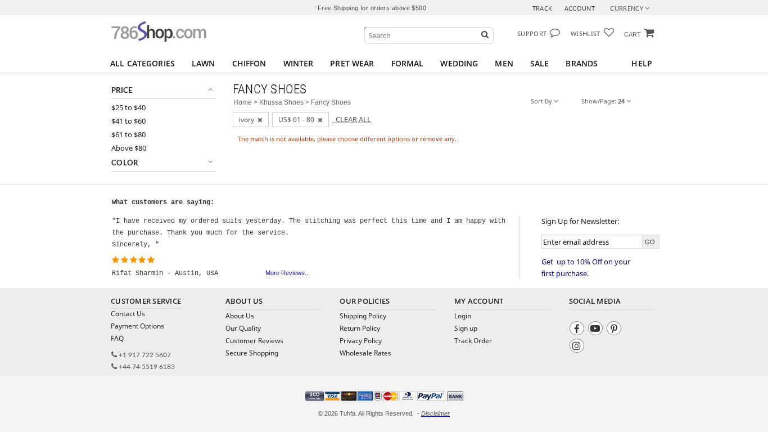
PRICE (121, 90)
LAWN (203, 63)
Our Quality (243, 328)
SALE (539, 63)
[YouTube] (597, 330)
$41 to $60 (128, 121)
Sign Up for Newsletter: (580, 221)
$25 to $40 (128, 107)
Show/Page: (603, 101)
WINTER (298, 63)
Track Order (473, 340)
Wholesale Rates (365, 353)
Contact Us (128, 313)
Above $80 (128, 148)
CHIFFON (249, 63)
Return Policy (360, 328)
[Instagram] (578, 347)
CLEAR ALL (351, 119)
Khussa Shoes (281, 102)
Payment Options (137, 326)
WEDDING (459, 63)
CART (632, 34)
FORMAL (407, 63)
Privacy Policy (361, 340)
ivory (248, 119)
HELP (641, 63)
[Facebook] (578, 330)
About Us (239, 316)
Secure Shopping (251, 353)
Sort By (542, 101)
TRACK (542, 8)
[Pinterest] (615, 330)
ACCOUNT (579, 8)
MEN (504, 63)
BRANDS (582, 63)
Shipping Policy (363, 316)
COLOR (124, 163)
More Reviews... (287, 272)
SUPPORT (531, 33)
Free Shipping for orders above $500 (372, 7)
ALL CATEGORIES (142, 63)
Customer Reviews (254, 340)
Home (242, 102)
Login (462, 316)
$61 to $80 (128, 135)
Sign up (465, 328)
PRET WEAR (352, 63)
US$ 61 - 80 (298, 119)
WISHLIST (585, 33)
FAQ (117, 338)
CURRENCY (627, 8)
